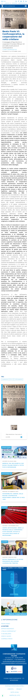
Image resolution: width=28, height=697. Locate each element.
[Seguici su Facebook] (18, 1)
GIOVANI (4, 541)
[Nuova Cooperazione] (14, 607)
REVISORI (14, 3)
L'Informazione (9, 620)
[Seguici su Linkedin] (26, 1)
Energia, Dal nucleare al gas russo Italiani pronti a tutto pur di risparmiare (13, 465)
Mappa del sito (14, 695)
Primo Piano (5, 623)
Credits (10, 689)
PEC (2, 3)
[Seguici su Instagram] (23, 1)
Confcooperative (9, 6)
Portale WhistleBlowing (14, 686)
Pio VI (11, 379)
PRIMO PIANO (6, 447)
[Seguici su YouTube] (21, 1)
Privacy (19, 689)
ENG (5, 1)
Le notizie (5, 626)
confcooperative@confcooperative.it (14, 661)
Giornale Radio (6, 638)
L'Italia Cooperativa (8, 631)
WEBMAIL (7, 3)
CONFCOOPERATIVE (9, 49)
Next (26, 385)
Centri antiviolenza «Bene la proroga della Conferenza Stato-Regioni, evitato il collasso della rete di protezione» (13, 531)
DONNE (4, 507)
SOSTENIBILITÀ (6, 473)
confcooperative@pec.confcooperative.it (14, 663)
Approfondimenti (7, 628)
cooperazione (5, 379)
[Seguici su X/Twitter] (16, 1)
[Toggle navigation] (25, 6)
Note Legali (15, 692)
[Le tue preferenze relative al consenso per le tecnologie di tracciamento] (2, 695)
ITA (2, 1)
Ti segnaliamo (6, 633)
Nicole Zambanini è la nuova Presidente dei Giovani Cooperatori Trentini (12, 561)
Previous (2, 385)
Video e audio (6, 636)
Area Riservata (22, 3)
